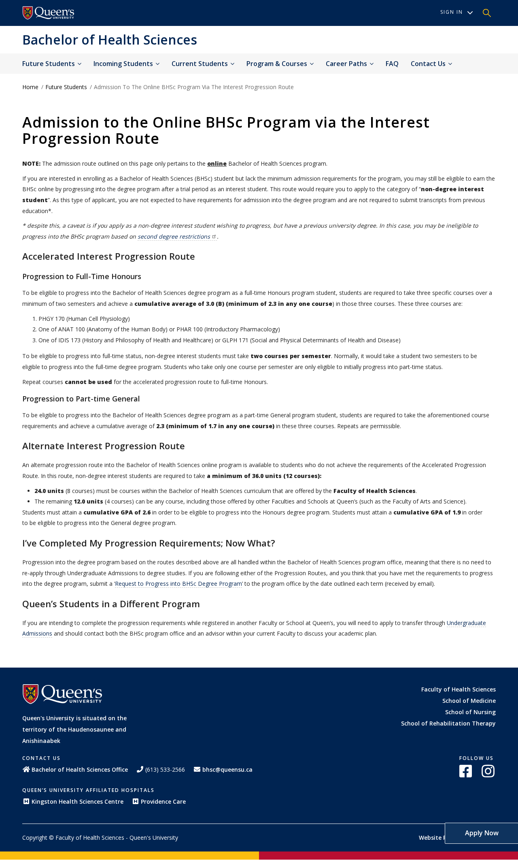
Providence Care (163, 801)
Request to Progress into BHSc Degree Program (178, 583)
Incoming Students (124, 63)
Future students (49, 63)
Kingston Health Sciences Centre (77, 801)
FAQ (392, 63)
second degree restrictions (174, 236)
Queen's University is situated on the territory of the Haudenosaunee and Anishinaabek (74, 729)
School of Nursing (470, 712)
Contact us (429, 63)
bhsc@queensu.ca (227, 769)
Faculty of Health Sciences (458, 689)
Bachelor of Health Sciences (109, 39)
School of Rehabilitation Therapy (448, 723)
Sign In (451, 12)
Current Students (200, 63)
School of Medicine (469, 700)
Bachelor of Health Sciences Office (80, 769)
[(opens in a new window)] (48, 13)
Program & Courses (277, 63)
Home (30, 87)
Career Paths (347, 63)
